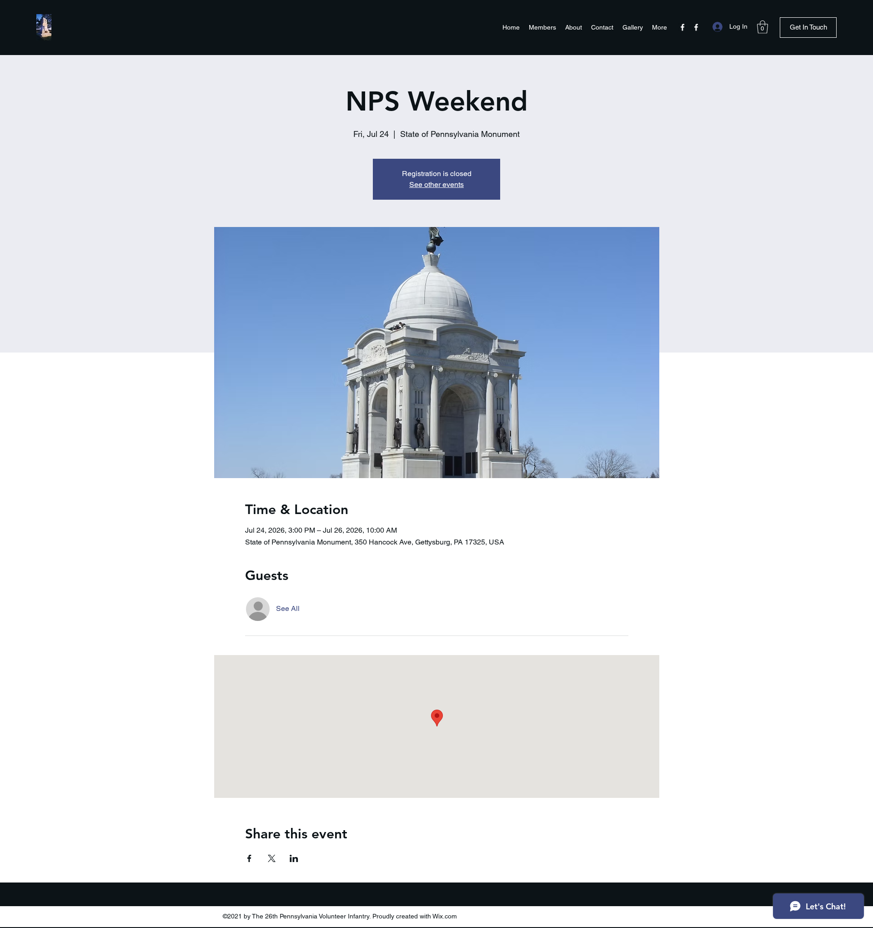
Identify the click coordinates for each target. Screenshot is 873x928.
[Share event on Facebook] (249, 858)
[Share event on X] (271, 858)
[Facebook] (682, 27)
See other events (436, 184)
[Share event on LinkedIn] (294, 858)
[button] (762, 27)
